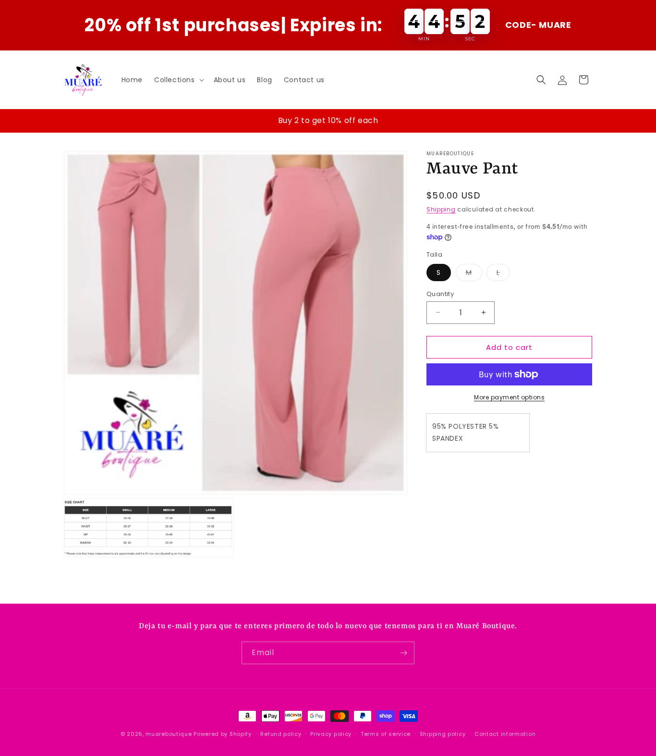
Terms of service (386, 734)
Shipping (441, 209)
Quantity (440, 293)
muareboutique (169, 734)
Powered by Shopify (223, 734)
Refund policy (280, 734)
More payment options (509, 397)
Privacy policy (331, 734)
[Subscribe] (403, 653)
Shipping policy (443, 734)
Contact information (504, 734)
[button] (178, 80)
